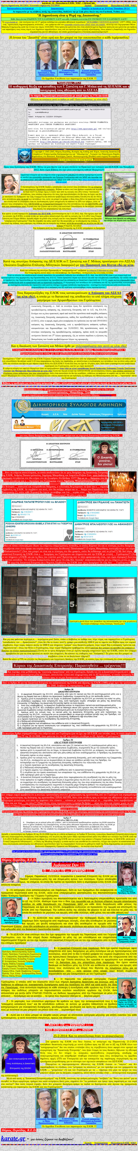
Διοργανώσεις (57, 8)
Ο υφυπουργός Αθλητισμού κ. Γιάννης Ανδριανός (68, 72)
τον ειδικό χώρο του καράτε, (93, 24)
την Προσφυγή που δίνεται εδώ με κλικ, (107, 265)
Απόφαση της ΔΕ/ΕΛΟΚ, (40, 213)
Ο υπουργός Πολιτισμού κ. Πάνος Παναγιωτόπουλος (46, 73)
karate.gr (20, 8)
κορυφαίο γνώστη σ (72, 24)
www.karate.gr (11, 22)
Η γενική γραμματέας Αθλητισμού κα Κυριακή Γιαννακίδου (91, 73)
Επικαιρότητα (101, 5)
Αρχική (87, 5)
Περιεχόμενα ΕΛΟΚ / (123, 5)
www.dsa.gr (106, 395)
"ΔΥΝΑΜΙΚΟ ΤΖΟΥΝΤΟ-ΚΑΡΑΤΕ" (103, 22)
